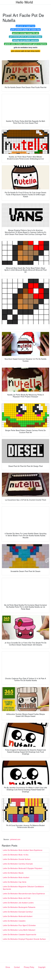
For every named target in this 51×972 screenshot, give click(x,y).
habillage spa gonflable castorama (25, 40)
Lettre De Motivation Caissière (14, 921)
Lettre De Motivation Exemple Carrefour (18, 912)
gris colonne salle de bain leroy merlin (25, 51)
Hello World (24, 2)
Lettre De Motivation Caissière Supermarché (19, 934)
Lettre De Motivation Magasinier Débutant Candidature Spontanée (23, 887)
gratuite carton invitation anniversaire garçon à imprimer (25, 44)
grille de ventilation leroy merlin (25, 47)
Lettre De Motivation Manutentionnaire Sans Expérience (24, 893)
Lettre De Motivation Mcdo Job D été (16, 898)
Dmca (8, 967)
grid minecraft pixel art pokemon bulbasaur (26, 37)
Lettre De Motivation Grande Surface (16, 859)
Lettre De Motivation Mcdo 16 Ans (15, 854)
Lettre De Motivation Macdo (13, 873)
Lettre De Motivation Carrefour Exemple (18, 864)
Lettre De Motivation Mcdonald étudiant (17, 916)
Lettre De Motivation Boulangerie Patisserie (19, 907)
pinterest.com (15, 839)
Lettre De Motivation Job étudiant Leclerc (18, 902)
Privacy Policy (29, 967)
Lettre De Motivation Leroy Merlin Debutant (19, 930)
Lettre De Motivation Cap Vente (14, 882)
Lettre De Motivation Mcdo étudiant (16, 877)
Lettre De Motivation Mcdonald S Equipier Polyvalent (22, 868)
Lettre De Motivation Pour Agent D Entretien (19, 925)
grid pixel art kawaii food (25, 26)
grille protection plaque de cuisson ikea (25, 29)
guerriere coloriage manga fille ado (25, 33)
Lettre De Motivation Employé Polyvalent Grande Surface (24, 939)
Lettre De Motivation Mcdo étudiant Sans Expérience (22, 850)
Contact (17, 967)
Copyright (41, 967)
